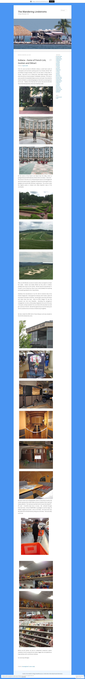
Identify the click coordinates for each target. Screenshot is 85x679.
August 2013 (58, 90)
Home (19, 50)
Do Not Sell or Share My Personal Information (53, 673)
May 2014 (58, 85)
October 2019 (58, 57)
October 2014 (58, 79)
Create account (59, 97)
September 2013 (59, 89)
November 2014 (59, 78)
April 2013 (58, 91)
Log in (57, 98)
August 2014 (58, 82)
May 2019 (58, 63)
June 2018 (58, 67)
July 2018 (58, 66)
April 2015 (58, 74)
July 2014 (58, 83)
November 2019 (59, 56)
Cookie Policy (24, 676)
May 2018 (58, 68)
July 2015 (58, 71)
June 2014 (58, 84)
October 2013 (58, 88)
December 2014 (59, 77)
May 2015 (58, 73)
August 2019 (58, 60)
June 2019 (58, 62)
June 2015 (58, 72)
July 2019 (58, 61)
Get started (52, 1)
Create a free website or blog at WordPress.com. (32, 673)
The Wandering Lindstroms (32, 11)
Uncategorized (25, 666)
